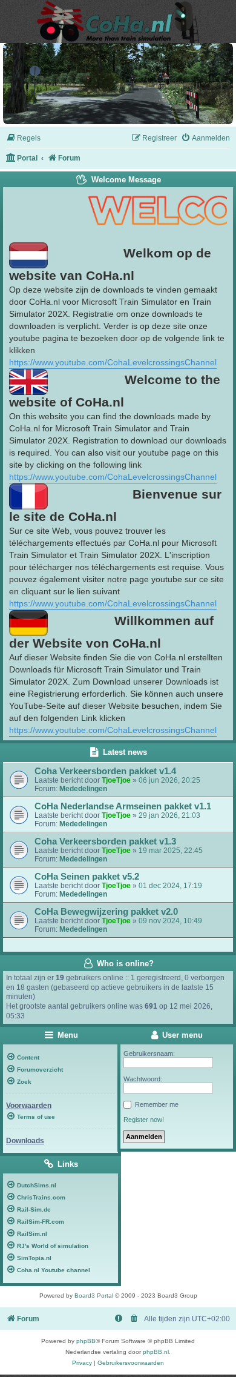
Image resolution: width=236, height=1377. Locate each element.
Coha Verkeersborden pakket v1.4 (105, 771)
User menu (181, 1035)
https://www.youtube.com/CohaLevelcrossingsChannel (113, 362)
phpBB (86, 1341)
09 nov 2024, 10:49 (170, 921)
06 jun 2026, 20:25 (169, 780)
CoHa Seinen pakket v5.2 (86, 876)
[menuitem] (23, 138)
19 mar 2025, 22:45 (171, 850)
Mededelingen (83, 789)
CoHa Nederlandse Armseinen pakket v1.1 (122, 806)
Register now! (143, 1119)
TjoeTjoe (116, 780)
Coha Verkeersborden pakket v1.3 (105, 841)
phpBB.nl (156, 1352)
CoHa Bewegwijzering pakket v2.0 (106, 912)
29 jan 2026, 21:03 (169, 815)
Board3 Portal (93, 1295)
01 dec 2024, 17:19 (170, 885)
